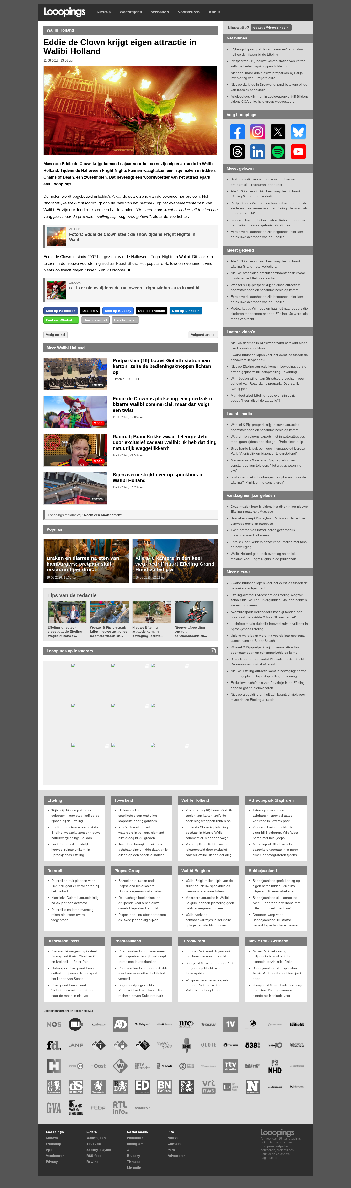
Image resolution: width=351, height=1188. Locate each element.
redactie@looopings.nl (271, 27)
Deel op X (90, 311)
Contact (174, 1144)
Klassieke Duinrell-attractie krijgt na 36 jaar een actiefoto (75, 900)
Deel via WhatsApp (61, 320)
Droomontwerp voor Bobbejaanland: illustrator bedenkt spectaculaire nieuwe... (276, 920)
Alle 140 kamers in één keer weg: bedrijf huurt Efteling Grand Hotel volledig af (174, 563)
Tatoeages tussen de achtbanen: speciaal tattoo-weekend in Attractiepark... (273, 815)
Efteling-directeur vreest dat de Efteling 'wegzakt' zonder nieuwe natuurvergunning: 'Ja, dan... (76, 832)
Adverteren (177, 1156)
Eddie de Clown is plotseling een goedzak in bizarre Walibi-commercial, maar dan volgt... (210, 832)
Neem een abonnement (103, 515)
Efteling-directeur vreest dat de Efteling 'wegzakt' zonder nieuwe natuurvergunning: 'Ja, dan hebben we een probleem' (269, 600)
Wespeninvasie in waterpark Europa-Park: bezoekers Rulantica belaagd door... (207, 985)
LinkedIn (134, 1168)
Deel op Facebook (60, 311)
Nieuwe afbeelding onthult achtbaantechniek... (191, 631)
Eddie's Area (109, 196)
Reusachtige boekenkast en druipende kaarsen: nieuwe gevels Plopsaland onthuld (139, 903)
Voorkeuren (189, 12)
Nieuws (104, 12)
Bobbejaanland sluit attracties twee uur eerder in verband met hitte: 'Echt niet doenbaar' (276, 903)
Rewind (92, 1162)
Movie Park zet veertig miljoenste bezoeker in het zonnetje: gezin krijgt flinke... (274, 956)
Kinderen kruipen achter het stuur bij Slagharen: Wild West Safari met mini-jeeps (275, 832)
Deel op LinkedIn (186, 311)
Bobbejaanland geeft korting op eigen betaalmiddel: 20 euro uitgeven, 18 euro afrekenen (276, 886)
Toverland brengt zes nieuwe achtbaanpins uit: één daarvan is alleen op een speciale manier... (143, 849)
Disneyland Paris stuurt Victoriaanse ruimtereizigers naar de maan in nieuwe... (72, 990)
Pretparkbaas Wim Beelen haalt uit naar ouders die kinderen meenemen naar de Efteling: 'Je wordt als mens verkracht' (269, 208)
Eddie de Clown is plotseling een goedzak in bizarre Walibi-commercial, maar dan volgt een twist (163, 404)
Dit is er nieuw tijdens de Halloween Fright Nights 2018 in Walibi (134, 288)
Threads (133, 1162)
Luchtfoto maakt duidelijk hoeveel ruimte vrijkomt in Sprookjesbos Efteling (70, 849)
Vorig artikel (55, 335)
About (214, 12)
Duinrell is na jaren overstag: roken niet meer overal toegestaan (73, 915)
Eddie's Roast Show (119, 263)
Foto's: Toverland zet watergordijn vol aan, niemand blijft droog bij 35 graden (141, 832)
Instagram (135, 1144)
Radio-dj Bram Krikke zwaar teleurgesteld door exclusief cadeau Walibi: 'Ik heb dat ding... (210, 849)
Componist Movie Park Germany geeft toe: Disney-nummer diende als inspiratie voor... (277, 990)
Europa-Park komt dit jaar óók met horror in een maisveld (208, 953)
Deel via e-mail (95, 320)
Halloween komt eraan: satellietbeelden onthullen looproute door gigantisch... (139, 815)
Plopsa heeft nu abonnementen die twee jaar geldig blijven (142, 917)
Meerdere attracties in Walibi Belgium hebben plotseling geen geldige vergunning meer (210, 903)
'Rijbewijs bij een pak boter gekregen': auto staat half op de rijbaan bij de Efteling (75, 815)
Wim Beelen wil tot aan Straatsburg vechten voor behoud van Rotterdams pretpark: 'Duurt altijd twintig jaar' (267, 384)
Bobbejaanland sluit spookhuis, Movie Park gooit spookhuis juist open (277, 973)
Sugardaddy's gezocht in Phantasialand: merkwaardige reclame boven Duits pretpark (140, 990)
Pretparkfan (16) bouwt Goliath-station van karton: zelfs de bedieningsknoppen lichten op (162, 366)
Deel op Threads (151, 311)
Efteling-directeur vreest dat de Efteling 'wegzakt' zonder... (65, 631)
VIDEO (98, 423)
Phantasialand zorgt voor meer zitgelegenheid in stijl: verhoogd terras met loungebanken (142, 956)
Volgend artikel (203, 335)
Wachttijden (131, 12)
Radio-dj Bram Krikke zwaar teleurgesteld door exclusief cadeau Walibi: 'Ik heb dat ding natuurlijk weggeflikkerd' (165, 442)
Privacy (52, 1162)
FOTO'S (97, 385)
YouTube (93, 1144)
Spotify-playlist (98, 1150)
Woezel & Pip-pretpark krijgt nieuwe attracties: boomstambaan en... (109, 631)
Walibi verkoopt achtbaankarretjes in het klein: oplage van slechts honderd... (208, 920)
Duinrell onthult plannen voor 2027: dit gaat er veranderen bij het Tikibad (75, 886)
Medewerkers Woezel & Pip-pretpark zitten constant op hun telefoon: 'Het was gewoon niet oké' (266, 465)
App (49, 1150)
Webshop (160, 12)
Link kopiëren (125, 320)
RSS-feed (93, 1156)
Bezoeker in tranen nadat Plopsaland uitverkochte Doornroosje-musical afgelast (140, 886)
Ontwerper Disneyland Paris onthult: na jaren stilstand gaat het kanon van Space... (74, 973)
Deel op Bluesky (118, 311)
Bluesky (133, 1156)
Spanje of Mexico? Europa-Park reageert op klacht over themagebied (210, 968)
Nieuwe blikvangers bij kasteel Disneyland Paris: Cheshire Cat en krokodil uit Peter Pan (74, 956)
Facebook (135, 1138)
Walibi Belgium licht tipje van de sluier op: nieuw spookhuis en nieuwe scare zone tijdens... (209, 886)
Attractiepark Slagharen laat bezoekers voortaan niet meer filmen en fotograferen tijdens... (276, 849)
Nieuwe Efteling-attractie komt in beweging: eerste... (147, 631)
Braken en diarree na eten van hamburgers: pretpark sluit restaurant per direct (83, 563)
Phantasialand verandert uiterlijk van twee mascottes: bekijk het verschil (142, 973)
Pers (171, 1150)
